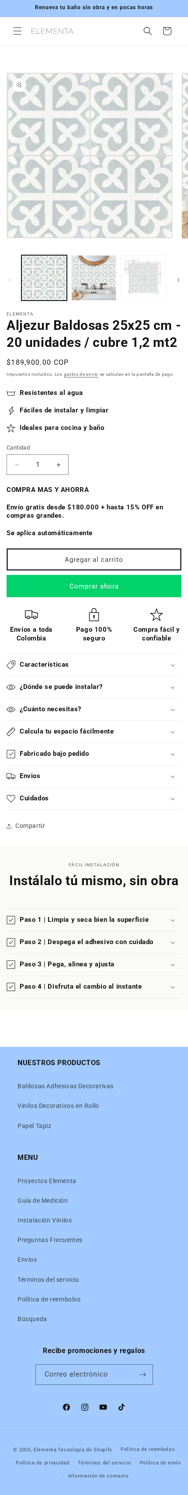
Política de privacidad (42, 1463)
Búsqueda (32, 1318)
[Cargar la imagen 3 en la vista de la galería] (143, 278)
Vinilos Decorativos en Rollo (58, 1105)
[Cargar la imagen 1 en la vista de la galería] (44, 278)
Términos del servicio (48, 1279)
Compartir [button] (30, 825)
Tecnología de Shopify (85, 1450)
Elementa (45, 1450)
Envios (27, 1259)
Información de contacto (98, 1476)
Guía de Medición (42, 1200)
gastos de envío (81, 374)
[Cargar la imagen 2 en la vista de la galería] (94, 278)
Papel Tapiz (34, 1125)
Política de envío (160, 1463)
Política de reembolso (49, 1299)
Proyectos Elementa (47, 1180)
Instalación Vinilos (44, 1220)
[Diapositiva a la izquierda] (9, 280)
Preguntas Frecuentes (50, 1239)
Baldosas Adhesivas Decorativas (65, 1086)
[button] (17, 31)
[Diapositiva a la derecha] (178, 280)
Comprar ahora (94, 586)
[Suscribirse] (143, 1374)
